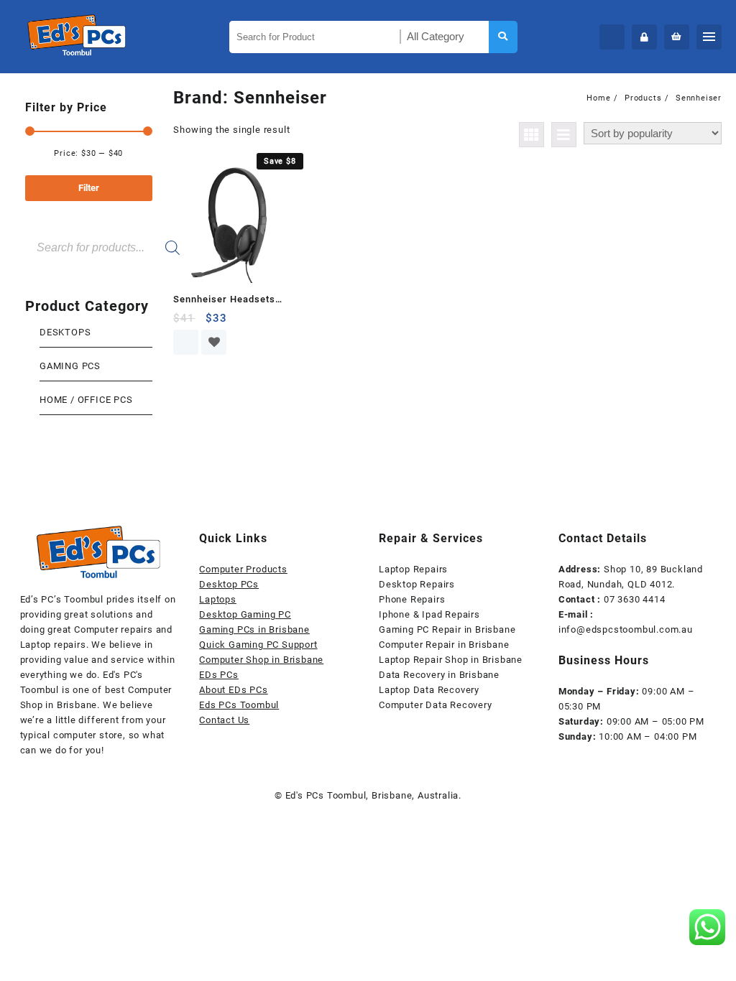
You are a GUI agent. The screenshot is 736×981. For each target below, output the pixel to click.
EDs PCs (219, 674)
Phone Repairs (412, 599)
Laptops (217, 599)
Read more (185, 342)
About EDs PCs (233, 689)
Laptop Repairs (413, 569)
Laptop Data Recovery (429, 689)
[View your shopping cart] (676, 37)
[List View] (563, 134)
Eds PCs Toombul (239, 704)
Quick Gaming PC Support (258, 644)
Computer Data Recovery (435, 704)
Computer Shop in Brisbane (261, 659)
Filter (88, 187)
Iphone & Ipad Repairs (429, 614)
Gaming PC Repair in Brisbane (447, 629)
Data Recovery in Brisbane (439, 674)
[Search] (172, 247)
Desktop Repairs (417, 584)
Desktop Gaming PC (245, 614)
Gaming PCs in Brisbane (254, 629)
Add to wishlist (213, 342)
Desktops (65, 332)
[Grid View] (531, 134)
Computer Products (243, 569)
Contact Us (224, 720)
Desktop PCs (229, 584)
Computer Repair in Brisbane (444, 644)
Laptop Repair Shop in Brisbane (451, 659)
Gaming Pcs (70, 366)
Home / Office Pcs (86, 399)
